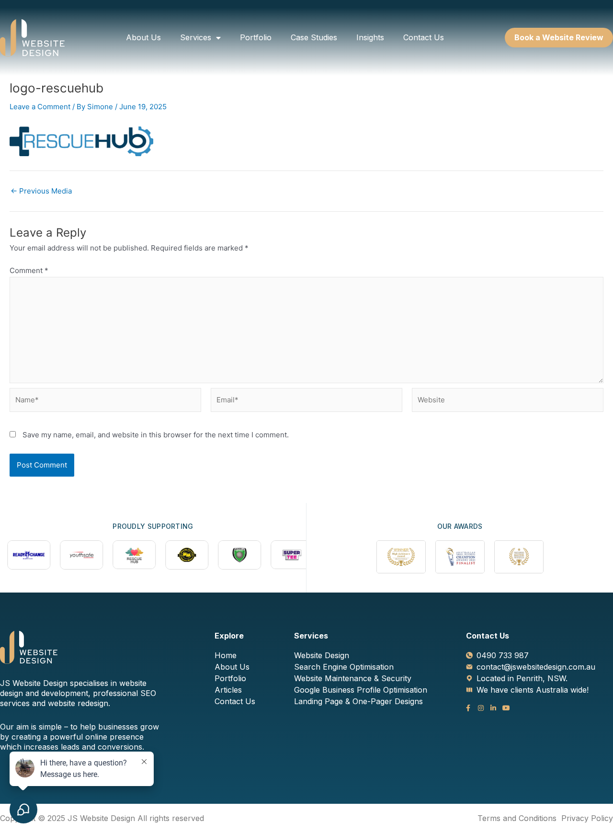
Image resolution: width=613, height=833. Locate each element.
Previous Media (41, 190)
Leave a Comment (40, 106)
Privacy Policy (587, 818)
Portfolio (256, 37)
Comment (29, 270)
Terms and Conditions (516, 818)
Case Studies (314, 37)
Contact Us (423, 37)
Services (195, 37)
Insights (370, 37)
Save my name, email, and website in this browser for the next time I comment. (156, 434)
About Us (143, 37)
